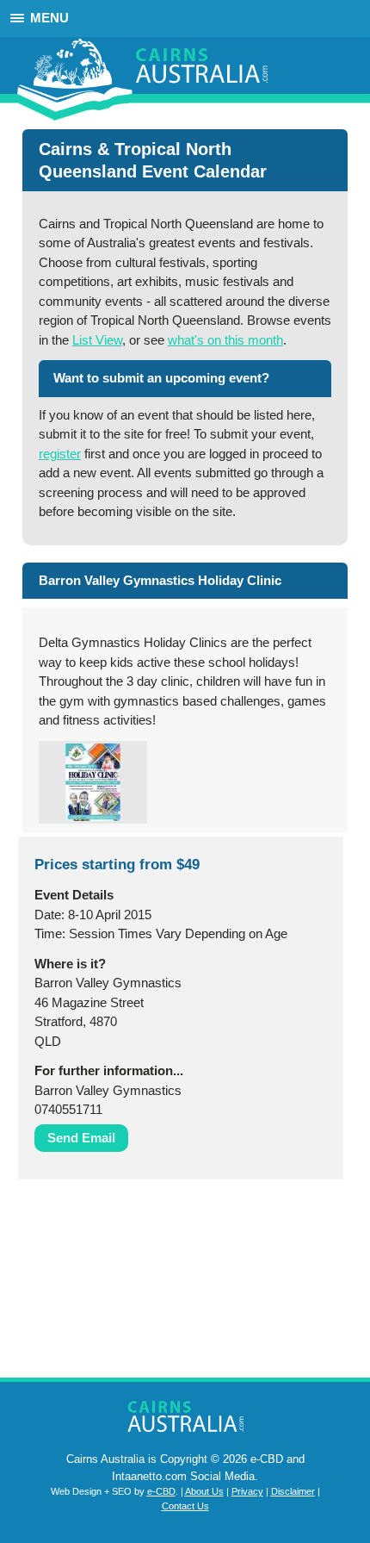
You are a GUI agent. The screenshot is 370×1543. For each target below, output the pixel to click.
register (60, 453)
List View (97, 340)
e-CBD (161, 1491)
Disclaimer (293, 1491)
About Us (204, 1491)
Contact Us (185, 1506)
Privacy (247, 1491)
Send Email (81, 1137)
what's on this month (225, 340)
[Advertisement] (104, 1283)
